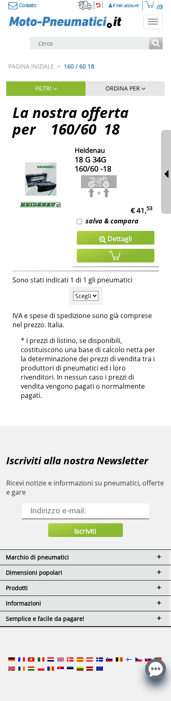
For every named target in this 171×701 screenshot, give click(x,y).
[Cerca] (156, 44)
